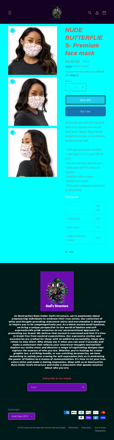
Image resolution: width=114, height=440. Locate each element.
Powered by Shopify (59, 427)
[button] (9, 12)
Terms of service (100, 427)
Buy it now (85, 111)
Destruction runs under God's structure (38, 427)
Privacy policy (86, 427)
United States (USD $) (20, 416)
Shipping (68, 65)
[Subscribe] (82, 387)
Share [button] (71, 251)
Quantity (68, 80)
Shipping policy (100, 430)
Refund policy (73, 427)
